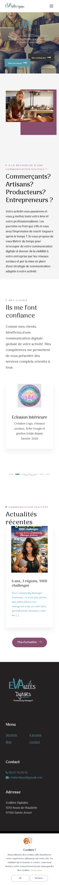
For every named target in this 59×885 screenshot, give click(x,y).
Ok (20, 878)
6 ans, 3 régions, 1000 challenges (29, 583)
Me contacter (39, 58)
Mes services (15, 63)
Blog (8, 742)
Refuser (39, 878)
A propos (35, 735)
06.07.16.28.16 (17, 772)
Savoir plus (36, 870)
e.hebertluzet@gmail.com (25, 777)
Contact (35, 742)
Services (11, 735)
